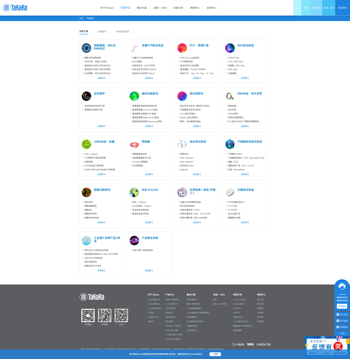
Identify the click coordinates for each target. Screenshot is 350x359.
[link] (90, 18)
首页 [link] (81, 18)
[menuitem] (109, 7)
